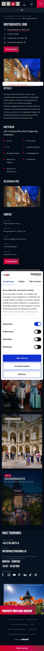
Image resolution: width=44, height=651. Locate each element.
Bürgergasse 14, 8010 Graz (18, 30)
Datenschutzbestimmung (16, 629)
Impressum (32, 629)
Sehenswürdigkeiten (14, 479)
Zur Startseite (9, 16)
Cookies (32, 634)
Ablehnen (22, 374)
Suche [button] (24, 5)
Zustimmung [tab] (8, 281)
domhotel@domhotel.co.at (15, 239)
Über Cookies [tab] (35, 281)
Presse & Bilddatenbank (19, 624)
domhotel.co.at (10, 254)
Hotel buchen (11, 49)
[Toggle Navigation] (40, 4)
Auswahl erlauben (22, 366)
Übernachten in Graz (22, 16)
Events (31, 5)
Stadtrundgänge (12, 419)
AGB (31, 624)
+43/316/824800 (10, 247)
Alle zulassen (22, 358)
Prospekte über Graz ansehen (17, 611)
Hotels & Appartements (12, 18)
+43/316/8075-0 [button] (10, 543)
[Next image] (37, 196)
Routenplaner (11, 261)
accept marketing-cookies (18, 84)
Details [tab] (22, 281)
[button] (3, 575)
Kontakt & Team (31, 619)
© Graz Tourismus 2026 (15, 619)
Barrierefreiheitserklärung (18, 634)
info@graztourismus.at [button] (14, 551)
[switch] (37, 332)
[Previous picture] (7, 196)
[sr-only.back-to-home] (11, 4)
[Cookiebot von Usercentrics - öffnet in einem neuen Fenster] (31, 274)
